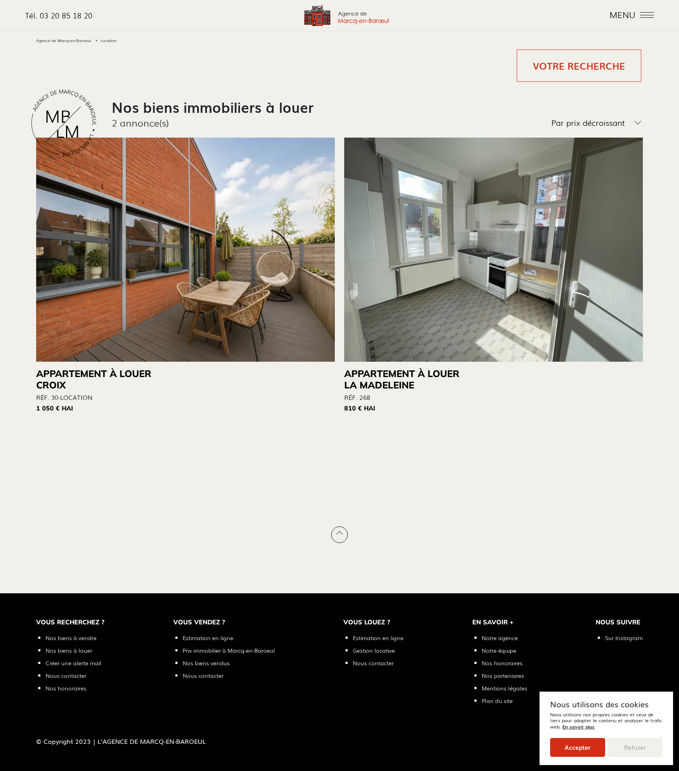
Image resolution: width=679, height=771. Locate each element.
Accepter (578, 747)
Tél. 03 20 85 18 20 (58, 15)
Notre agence (500, 638)
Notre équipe (499, 650)
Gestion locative (374, 650)
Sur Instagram (624, 638)
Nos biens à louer (69, 650)
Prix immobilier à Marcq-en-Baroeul (229, 650)
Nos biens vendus (206, 663)
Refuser (635, 747)
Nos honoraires (66, 688)
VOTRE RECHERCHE (579, 66)
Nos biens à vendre (71, 638)
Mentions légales (504, 688)
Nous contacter (66, 675)
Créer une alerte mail (73, 663)
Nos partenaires (503, 675)
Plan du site (497, 701)
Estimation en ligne (208, 638)
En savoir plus (578, 726)
